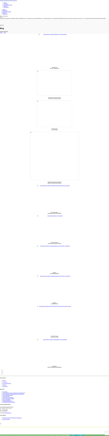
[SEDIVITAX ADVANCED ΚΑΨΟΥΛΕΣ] (54, 156)
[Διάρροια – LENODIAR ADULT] (54, 288)
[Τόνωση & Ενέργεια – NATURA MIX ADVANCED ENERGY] (54, 228)
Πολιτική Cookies (6, 419)
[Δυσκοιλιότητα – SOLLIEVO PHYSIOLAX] (54, 50)
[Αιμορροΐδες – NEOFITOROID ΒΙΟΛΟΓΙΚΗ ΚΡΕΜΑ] (54, 351)
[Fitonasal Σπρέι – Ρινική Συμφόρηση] (54, 114)
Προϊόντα (4, 384)
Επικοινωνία (5, 386)
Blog (5, 32)
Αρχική (4, 380)
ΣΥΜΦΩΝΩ (73, 435)
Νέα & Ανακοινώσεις (7, 383)
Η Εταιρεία (5, 381)
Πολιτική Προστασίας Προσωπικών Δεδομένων (12, 417)
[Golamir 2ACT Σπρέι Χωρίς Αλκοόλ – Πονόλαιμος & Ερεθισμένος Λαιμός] (54, 83)
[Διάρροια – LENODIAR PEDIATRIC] (54, 258)
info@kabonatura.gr (7, 412)
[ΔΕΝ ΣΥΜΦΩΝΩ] (84, 435)
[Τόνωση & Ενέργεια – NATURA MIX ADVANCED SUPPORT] (54, 197)
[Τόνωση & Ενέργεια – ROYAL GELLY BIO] (54, 320)
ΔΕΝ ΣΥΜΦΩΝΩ (80, 435)
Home (1, 32)
